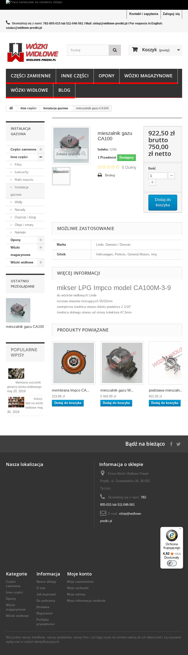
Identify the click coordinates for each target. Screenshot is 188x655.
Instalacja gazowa (19, 190)
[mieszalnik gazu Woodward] (122, 363)
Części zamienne (31, 76)
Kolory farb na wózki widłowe (34, 403)
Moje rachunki (78, 588)
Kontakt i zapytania (143, 14)
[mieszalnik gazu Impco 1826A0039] (61, 176)
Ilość (152, 168)
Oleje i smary (24, 225)
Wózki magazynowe (148, 76)
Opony (106, 76)
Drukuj (110, 175)
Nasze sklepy (46, 582)
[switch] (172, 563)
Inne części (75, 76)
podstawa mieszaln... (166, 390)
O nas (40, 588)
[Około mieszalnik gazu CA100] (18, 310)
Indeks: (103, 149)
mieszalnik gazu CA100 (25, 326)
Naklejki (20, 232)
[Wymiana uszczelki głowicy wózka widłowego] (16, 373)
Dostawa (42, 607)
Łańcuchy (21, 172)
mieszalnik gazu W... (116, 390)
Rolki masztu (23, 179)
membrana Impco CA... (70, 390)
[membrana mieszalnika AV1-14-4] (73, 363)
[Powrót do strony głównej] (11, 108)
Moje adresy (76, 594)
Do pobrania (45, 601)
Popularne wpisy (24, 352)
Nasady (19, 210)
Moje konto (79, 574)
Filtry (18, 164)
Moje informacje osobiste (86, 601)
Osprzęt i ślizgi (25, 217)
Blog (64, 90)
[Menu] (180, 530)
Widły (18, 202)
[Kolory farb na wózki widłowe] (16, 402)
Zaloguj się (171, 14)
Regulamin (44, 613)
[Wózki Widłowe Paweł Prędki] (33, 52)
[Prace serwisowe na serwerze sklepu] (94, 5)
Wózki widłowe (29, 90)
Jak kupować (46, 594)
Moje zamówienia (80, 582)
